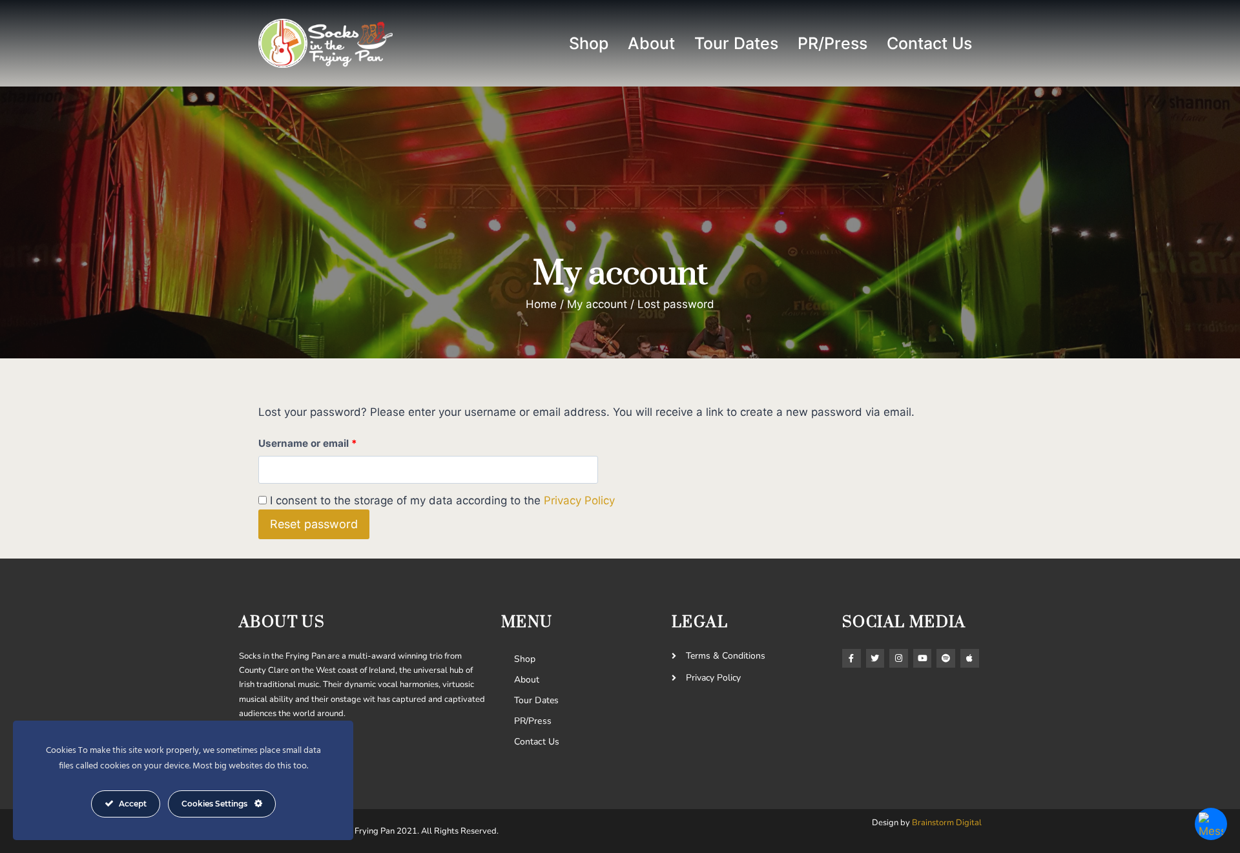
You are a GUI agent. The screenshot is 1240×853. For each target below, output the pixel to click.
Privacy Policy (579, 500)
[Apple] (969, 658)
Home (541, 304)
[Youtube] (922, 658)
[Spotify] (945, 658)
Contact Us (929, 43)
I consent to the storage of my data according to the (442, 500)
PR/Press (832, 43)
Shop (588, 43)
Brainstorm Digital (947, 822)
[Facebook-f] (851, 658)
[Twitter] (875, 658)
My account (597, 304)
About (651, 43)
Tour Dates (736, 43)
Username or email (329, 440)
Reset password (314, 524)
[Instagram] (898, 658)
